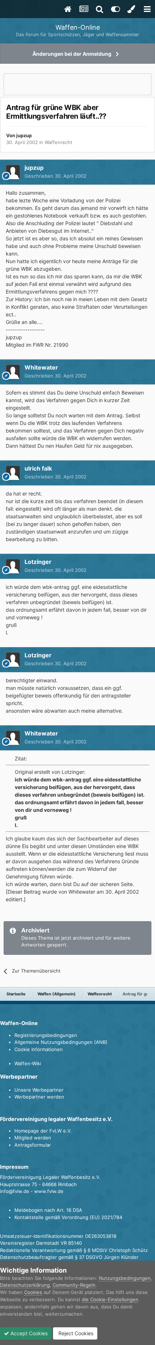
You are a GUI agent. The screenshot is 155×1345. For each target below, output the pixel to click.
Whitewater (41, 367)
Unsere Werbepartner (38, 1090)
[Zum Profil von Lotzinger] (13, 566)
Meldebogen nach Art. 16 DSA (48, 1210)
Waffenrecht (58, 142)
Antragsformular (32, 1145)
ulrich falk (38, 468)
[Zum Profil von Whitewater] (13, 371)
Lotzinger (38, 561)
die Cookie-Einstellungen (110, 1299)
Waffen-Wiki (27, 1063)
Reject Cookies (75, 1333)
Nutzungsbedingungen (125, 1278)
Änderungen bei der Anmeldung (71, 54)
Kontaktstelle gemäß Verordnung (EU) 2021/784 (68, 1217)
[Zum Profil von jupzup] (13, 172)
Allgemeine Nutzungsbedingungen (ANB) (60, 1042)
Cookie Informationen (38, 1049)
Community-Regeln (74, 1285)
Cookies (33, 1292)
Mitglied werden (32, 1137)
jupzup (24, 135)
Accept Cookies (28, 1333)
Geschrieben (56, 176)
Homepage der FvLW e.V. (43, 1131)
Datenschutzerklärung (25, 1285)
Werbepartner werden (39, 1097)
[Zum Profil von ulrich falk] (13, 472)
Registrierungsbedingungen (45, 1035)
